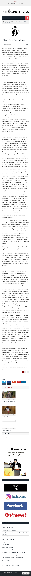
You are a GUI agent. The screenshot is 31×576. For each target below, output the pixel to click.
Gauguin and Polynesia (7, 547)
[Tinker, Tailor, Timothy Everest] (15, 37)
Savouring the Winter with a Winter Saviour (9, 402)
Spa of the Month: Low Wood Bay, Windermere (12, 557)
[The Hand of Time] (8, 424)
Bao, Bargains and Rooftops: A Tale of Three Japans (14, 552)
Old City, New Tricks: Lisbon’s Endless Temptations (13, 550)
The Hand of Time (7, 430)
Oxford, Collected (6, 560)
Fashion (27, 44)
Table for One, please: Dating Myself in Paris (12, 555)
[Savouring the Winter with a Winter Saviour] (8, 395)
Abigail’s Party (5, 536)
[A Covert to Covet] (8, 410)
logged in (10, 438)
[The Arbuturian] (15, 11)
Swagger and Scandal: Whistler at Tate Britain (12, 542)
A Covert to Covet (7, 416)
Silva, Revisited (5, 544)
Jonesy (4, 44)
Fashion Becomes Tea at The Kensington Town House (14, 563)
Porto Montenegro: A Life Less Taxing (10, 565)
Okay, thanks (25, 573)
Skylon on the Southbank (7, 527)
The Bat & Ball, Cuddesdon (8, 539)
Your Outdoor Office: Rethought (15, 3)
